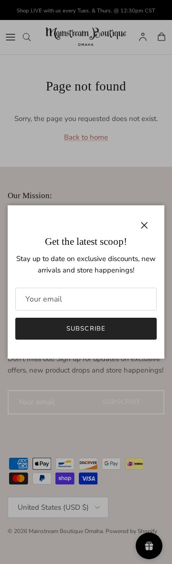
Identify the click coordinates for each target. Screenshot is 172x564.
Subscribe (85, 328)
